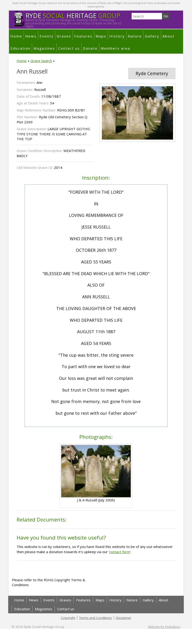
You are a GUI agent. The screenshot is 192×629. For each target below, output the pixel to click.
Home (16, 36)
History (117, 36)
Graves (64, 36)
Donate (90, 48)
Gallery (152, 36)
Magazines (44, 48)
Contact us (69, 48)
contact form (119, 551)
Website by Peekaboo (164, 627)
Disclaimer (123, 618)
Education (20, 48)
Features (83, 36)
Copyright (68, 618)
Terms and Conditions (95, 618)
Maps (101, 36)
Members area (115, 48)
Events (47, 36)
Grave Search (41, 60)
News (31, 36)
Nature (135, 36)
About (168, 36)
